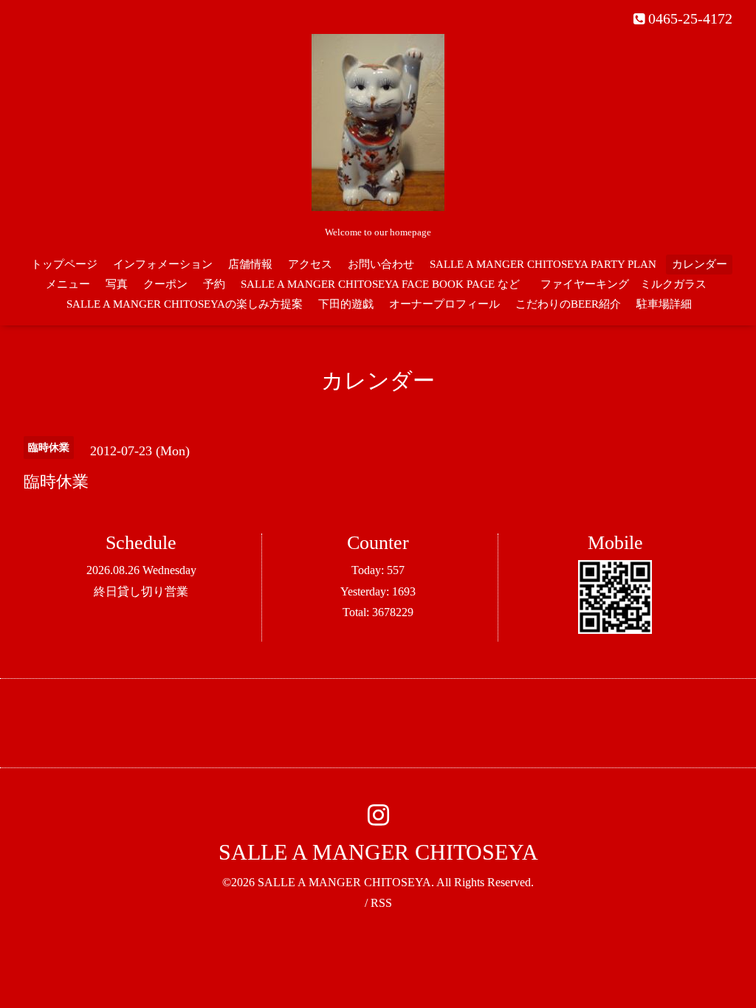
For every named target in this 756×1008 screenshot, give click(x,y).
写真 (117, 284)
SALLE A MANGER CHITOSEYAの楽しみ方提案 (184, 304)
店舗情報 (250, 264)
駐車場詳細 (664, 304)
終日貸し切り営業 (141, 591)
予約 (214, 284)
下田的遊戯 (346, 304)
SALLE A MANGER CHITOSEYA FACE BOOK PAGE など (380, 284)
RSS (381, 903)
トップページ (64, 264)
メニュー (68, 284)
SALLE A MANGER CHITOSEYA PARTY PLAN (543, 264)
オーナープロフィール (444, 304)
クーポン (165, 284)
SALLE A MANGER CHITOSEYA (378, 852)
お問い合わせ (381, 264)
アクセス (310, 264)
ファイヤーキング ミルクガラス (629, 284)
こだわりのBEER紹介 (568, 304)
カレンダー (699, 264)
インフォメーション (163, 264)
